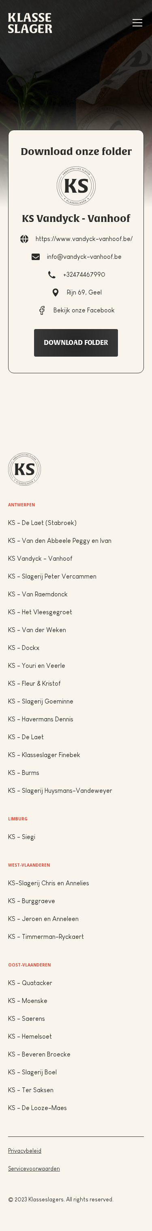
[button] (136, 23)
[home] (30, 23)
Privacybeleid (24, 1150)
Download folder (76, 343)
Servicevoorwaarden (34, 1168)
